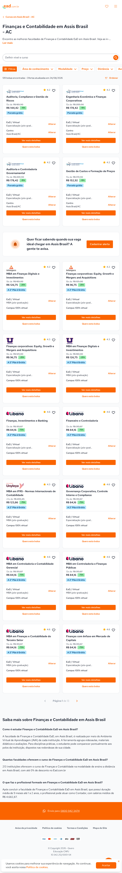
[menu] (115, 6)
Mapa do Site (100, 828)
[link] (15, 91)
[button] (61, 57)
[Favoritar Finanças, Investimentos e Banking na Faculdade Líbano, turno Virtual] (53, 412)
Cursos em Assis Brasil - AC (19, 16)
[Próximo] (76, 700)
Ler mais (8, 43)
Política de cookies (52, 828)
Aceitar (106, 865)
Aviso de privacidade (26, 828)
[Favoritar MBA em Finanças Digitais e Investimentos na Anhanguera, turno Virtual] (53, 267)
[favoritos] (107, 6)
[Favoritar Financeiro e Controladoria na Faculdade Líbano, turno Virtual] (113, 412)
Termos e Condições (77, 828)
